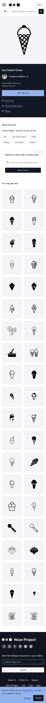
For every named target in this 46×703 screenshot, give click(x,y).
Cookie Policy (28, 690)
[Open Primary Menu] (4, 5)
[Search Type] (6, 11)
